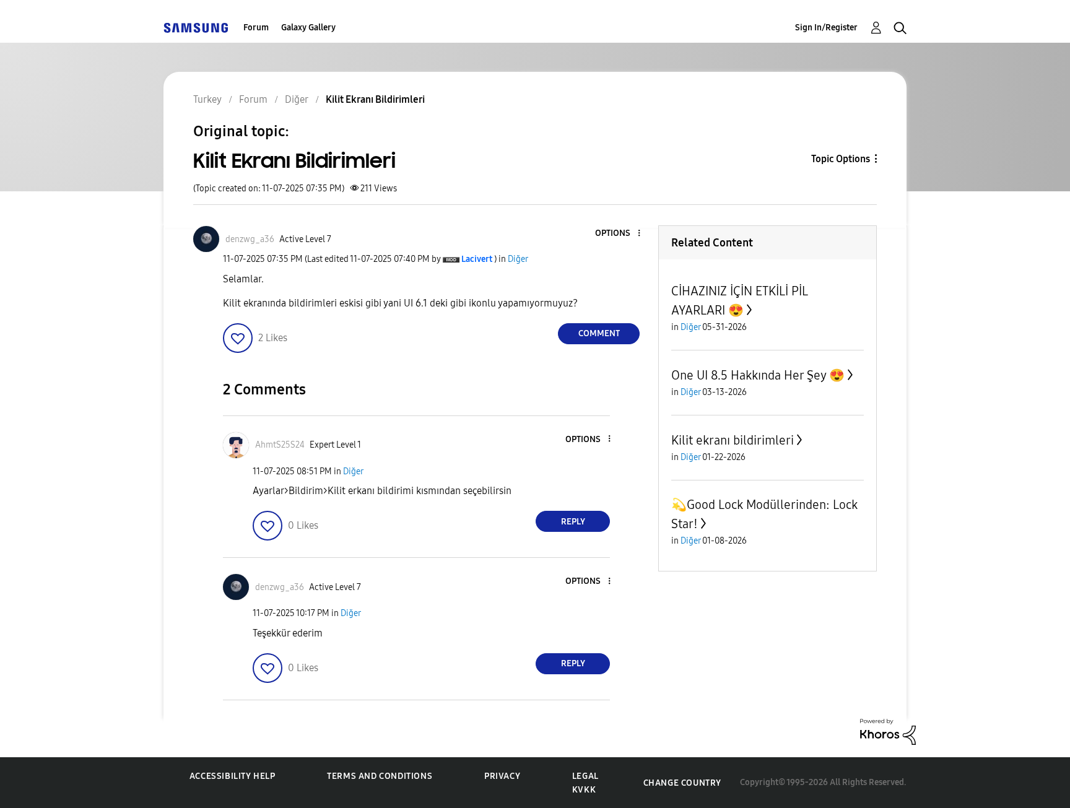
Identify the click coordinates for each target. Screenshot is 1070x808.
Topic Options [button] (840, 159)
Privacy (502, 776)
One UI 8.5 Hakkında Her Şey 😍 (758, 375)
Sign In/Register (826, 27)
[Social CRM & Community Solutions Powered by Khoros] (888, 731)
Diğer (518, 259)
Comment (599, 333)
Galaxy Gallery (308, 27)
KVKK (584, 789)
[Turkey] (195, 27)
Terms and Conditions (379, 776)
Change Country (682, 783)
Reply (573, 521)
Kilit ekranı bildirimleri (732, 440)
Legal (585, 776)
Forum (256, 27)
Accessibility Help (232, 776)
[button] (618, 234)
